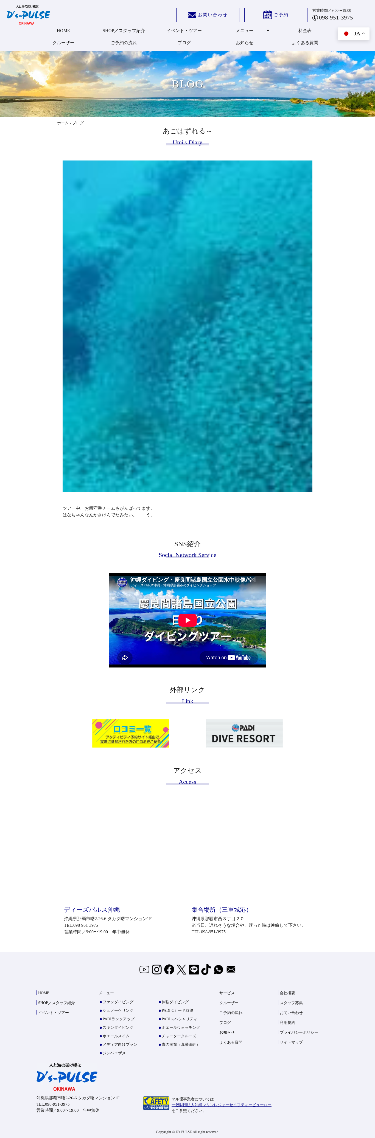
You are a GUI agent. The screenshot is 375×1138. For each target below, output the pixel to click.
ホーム (63, 123)
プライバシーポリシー (299, 1032)
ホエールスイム (116, 1036)
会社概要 (287, 993)
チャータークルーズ (179, 1036)
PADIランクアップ (119, 1019)
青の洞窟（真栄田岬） (181, 1045)
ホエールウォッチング (181, 1028)
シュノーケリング (118, 1011)
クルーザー (63, 42)
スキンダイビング (118, 1028)
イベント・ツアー (184, 30)
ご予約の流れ (124, 42)
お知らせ (244, 42)
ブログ (184, 42)
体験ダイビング (175, 1002)
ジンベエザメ (114, 1053)
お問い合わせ (213, 14)
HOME (63, 30)
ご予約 (281, 14)
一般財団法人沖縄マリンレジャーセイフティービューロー (222, 1105)
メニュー (244, 30)
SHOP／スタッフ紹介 (124, 30)
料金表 (305, 30)
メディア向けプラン (120, 1045)
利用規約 (287, 1023)
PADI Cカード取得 (177, 1011)
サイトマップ (291, 1042)
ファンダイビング (118, 1002)
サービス (227, 993)
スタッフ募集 (291, 1003)
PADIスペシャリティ (179, 1019)
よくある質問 (305, 42)
